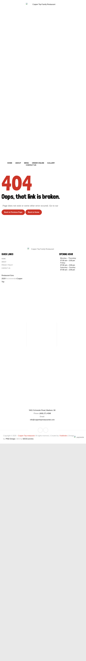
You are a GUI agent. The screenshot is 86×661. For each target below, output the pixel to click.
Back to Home (33, 212)
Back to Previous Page (13, 212)
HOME (4, 259)
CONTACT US (6, 268)
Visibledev (63, 436)
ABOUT (4, 262)
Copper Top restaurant (26, 436)
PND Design (10, 439)
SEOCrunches (28, 439)
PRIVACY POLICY (7, 265)
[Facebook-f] (40, 430)
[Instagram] (45, 430)
